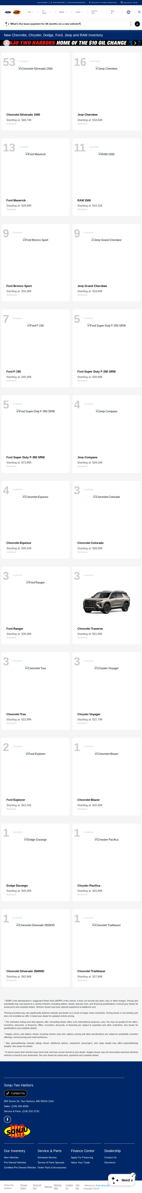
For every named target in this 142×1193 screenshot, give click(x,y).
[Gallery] (71, 43)
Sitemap (48, 1187)
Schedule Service (47, 1157)
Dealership (112, 1151)
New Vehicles (11, 1157)
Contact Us (17, 1093)
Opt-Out (78, 1187)
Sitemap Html (57, 1187)
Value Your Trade (80, 1162)
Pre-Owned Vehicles (15, 1162)
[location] (89, 2)
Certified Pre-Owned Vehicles (20, 1167)
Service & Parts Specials (51, 1162)
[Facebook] (7, 1119)
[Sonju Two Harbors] (13, 11)
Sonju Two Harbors (9, 1187)
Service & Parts (49, 1151)
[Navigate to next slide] (139, 42)
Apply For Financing (82, 1157)
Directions (109, 1162)
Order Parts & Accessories (52, 1167)
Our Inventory (14, 1151)
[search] (139, 12)
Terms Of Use (37, 1187)
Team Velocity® (102, 1185)
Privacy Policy (23, 1187)
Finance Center (83, 1151)
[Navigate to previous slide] (2, 42)
